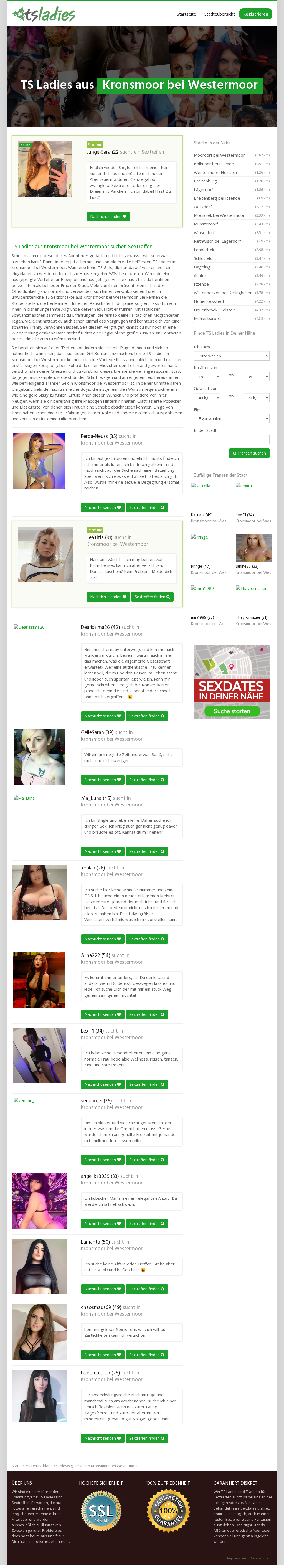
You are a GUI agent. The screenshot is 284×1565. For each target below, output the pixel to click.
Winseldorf (232, 232)
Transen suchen (251, 453)
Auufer (232, 275)
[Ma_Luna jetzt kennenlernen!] (39, 823)
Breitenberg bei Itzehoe (232, 198)
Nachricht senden (106, 216)
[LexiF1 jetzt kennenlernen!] (39, 1055)
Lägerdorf (232, 189)
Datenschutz (260, 1558)
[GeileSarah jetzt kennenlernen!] (39, 757)
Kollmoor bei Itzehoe (232, 163)
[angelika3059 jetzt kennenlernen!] (39, 1201)
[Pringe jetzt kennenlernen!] (209, 548)
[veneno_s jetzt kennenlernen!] (39, 1125)
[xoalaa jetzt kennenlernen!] (39, 892)
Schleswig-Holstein (72, 1465)
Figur (198, 409)
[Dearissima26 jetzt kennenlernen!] (39, 652)
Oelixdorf (232, 206)
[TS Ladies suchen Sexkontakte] (43, 14)
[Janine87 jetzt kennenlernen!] (254, 548)
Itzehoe (232, 284)
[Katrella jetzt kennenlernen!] (209, 496)
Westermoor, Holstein (232, 172)
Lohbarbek (232, 249)
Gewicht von (205, 388)
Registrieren (255, 14)
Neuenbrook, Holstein (232, 310)
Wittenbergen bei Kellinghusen (232, 292)
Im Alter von (205, 367)
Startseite (186, 14)
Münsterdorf (232, 224)
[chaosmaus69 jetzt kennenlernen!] (39, 1332)
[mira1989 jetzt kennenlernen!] (209, 599)
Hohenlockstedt (232, 301)
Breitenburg (232, 181)
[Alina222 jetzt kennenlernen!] (39, 980)
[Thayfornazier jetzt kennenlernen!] (254, 599)
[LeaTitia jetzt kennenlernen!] (45, 554)
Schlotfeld (232, 258)
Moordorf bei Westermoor (232, 155)
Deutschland (42, 1465)
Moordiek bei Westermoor (232, 215)
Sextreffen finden (145, 507)
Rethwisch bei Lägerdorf (232, 241)
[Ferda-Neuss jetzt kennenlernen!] (39, 461)
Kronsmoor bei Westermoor (112, 443)
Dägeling (232, 267)
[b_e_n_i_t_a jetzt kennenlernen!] (39, 1396)
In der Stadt (205, 430)
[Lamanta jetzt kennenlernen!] (39, 1266)
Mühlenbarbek (232, 318)
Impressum (236, 1558)
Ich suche (203, 346)
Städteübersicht (219, 14)
